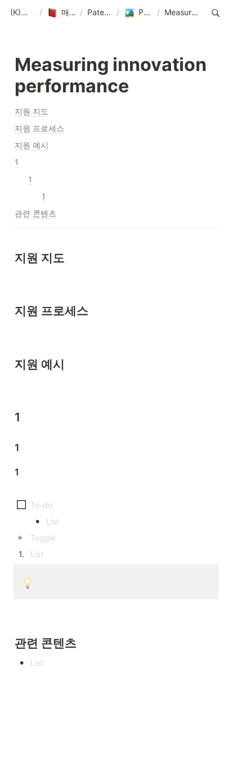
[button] (22, 13)
